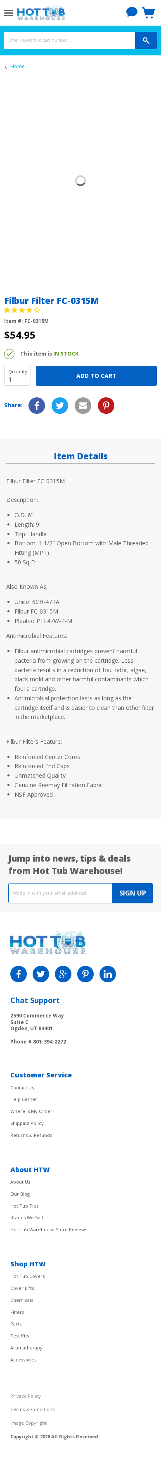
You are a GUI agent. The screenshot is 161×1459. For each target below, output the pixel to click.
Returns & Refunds (31, 1135)
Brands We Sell (26, 1217)
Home (17, 66)
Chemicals (21, 1300)
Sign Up (132, 893)
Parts (15, 1324)
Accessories (23, 1359)
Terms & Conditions (32, 1409)
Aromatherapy (26, 1347)
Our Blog (20, 1194)
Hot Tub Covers (27, 1276)
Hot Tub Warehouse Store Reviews (48, 1229)
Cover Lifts (22, 1288)
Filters (17, 1312)
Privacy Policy (25, 1396)
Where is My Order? (32, 1111)
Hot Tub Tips (24, 1206)
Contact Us (22, 1087)
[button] (22, 310)
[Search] (146, 40)
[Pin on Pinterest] (106, 405)
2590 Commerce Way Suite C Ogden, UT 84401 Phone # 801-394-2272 (38, 1028)
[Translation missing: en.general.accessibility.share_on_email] (83, 405)
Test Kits (19, 1335)
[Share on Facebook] (36, 405)
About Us (20, 1182)
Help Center (23, 1099)
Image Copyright (28, 1423)
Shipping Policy (27, 1123)
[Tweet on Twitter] (60, 405)
